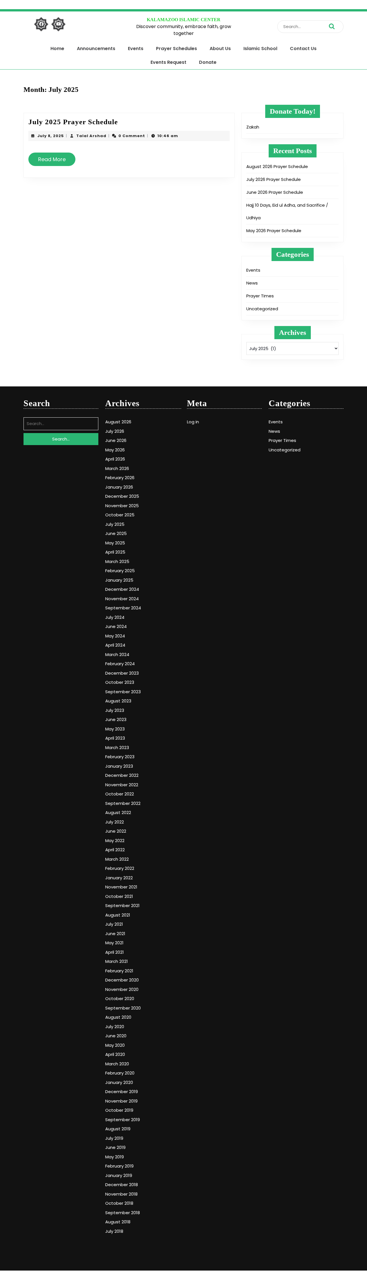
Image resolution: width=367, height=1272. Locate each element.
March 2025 (117, 561)
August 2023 (118, 701)
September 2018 (122, 1213)
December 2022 (121, 775)
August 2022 (118, 812)
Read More (54, 161)
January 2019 (118, 1175)
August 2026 (118, 422)
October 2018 (119, 1203)
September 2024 (123, 608)
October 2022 (119, 794)
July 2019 (114, 1138)
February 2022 (119, 868)
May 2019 (114, 1157)
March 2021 (116, 961)
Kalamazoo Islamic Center (183, 19)
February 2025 (120, 571)
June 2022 (115, 831)
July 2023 (114, 710)
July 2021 (114, 924)
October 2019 (119, 1110)
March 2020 (117, 1064)
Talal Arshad (91, 136)
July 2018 (114, 1231)
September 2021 (122, 905)
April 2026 (115, 459)
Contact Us (303, 48)
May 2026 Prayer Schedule (273, 231)
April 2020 (115, 1054)
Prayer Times (260, 296)
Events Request (168, 62)
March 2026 (117, 468)
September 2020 (123, 1008)
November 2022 (121, 785)
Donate (207, 62)
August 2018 (117, 1222)
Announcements (96, 48)
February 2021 (119, 971)
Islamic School (260, 48)
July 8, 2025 (50, 136)
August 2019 (117, 1129)
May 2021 (114, 943)
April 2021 (114, 952)
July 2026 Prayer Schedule (273, 179)
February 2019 (119, 1166)
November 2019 (121, 1101)
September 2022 (122, 803)
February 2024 (120, 664)
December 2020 (122, 980)
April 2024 (115, 645)
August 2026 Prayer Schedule (277, 166)
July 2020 (114, 1027)
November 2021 (121, 887)
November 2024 (122, 599)
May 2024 (115, 636)
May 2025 (115, 543)
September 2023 (123, 692)
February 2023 (119, 757)
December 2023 (122, 673)
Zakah (252, 127)
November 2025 (122, 506)
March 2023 (117, 747)
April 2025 (115, 552)
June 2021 (115, 934)
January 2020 (119, 1082)
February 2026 (119, 478)
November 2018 (121, 1194)
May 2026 (115, 450)
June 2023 (115, 719)
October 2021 (119, 896)
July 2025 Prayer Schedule (73, 122)
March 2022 (117, 859)
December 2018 (121, 1185)
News (252, 283)
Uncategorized (262, 309)
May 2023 (115, 729)
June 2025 (116, 533)
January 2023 (119, 766)
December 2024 (122, 589)
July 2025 (114, 524)
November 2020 (121, 989)
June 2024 (116, 626)
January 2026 (119, 487)
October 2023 (119, 682)
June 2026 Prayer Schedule (274, 192)
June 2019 (115, 1147)
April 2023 (115, 738)
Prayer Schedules (176, 48)
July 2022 (114, 822)
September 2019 (122, 1120)
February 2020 (119, 1073)
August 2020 (118, 1017)
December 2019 (121, 1092)
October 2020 (119, 999)
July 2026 (114, 431)
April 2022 (115, 850)
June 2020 (115, 1036)
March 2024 (117, 654)
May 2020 (115, 1045)
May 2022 (114, 841)
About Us (220, 48)
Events (135, 48)
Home (57, 48)
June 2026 (115, 440)
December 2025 (122, 496)
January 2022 (119, 878)
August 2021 (117, 915)
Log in (193, 422)
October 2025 (119, 515)
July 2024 (114, 617)
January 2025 (119, 580)
